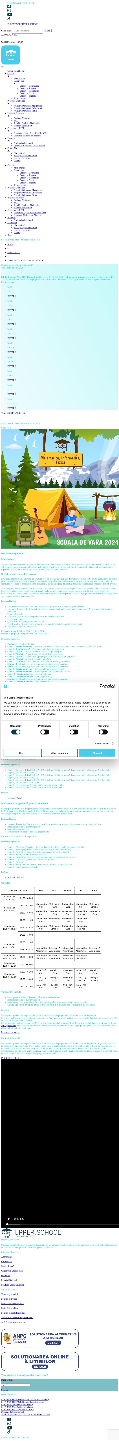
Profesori (11, 217)
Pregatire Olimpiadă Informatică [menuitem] (28, 108)
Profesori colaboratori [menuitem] (23, 143)
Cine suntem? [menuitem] (19, 153)
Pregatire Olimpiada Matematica (28, 190)
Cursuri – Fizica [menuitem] (27, 93)
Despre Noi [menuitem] (12, 149)
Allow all (97, 752)
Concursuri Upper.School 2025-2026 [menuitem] (30, 133)
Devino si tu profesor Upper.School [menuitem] (29, 146)
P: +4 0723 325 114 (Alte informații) (17, 1409)
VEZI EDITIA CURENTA (13, 413)
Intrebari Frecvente (22, 230)
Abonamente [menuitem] (19, 78)
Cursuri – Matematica (29, 173)
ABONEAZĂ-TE (9, 35)
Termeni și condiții (9, 1294)
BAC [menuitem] (16, 121)
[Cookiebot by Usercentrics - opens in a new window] (101, 686)
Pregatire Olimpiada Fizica (25, 195)
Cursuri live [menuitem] (19, 82)
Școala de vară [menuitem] (20, 98)
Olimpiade (5, 1275)
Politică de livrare (9, 1299)
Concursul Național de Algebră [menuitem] (27, 136)
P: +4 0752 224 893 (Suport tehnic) (17, 1404)
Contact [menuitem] (17, 160)
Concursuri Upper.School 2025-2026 (30, 213)
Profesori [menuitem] (11, 139)
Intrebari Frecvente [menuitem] (22, 158)
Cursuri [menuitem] (10, 74)
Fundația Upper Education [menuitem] (25, 156)
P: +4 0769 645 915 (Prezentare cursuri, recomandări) (25, 1399)
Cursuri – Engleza (28, 183)
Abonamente (19, 168)
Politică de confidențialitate (13, 1313)
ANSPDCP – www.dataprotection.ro (17, 1317)
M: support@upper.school (12, 1412)
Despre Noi (12, 222)
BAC (16, 203)
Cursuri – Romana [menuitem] (28, 88)
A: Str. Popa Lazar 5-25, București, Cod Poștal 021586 (25, 1414)
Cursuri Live (6, 1261)
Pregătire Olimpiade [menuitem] (16, 102)
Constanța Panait (14, 798)
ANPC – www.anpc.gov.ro (13, 1322)
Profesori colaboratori (23, 220)
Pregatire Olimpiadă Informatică (28, 193)
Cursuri (10, 165)
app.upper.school (8, 1025)
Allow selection (59, 752)
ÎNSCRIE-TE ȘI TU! (10, 1033)
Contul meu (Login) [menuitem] (16, 71)
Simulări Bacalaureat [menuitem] (23, 126)
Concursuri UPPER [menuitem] (15, 129)
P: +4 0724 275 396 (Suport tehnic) (17, 1407)
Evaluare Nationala (22, 200)
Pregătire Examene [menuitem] (15, 114)
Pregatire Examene (15, 198)
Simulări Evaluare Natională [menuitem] (26, 123)
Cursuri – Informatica (29, 178)
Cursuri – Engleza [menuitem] (28, 96)
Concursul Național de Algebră (27, 215)
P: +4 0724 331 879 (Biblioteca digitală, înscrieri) (23, 1402)
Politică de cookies (9, 1308)
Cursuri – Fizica (27, 180)
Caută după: (6, 31)
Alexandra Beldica (15, 877)
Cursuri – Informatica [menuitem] (29, 91)
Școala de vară (20, 185)
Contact (17, 232)
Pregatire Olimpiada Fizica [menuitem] (25, 111)
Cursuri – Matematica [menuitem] (29, 86)
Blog (9, 235)
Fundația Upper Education (25, 227)
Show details (102, 743)
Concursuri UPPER (15, 210)
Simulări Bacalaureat (23, 208)
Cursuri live (19, 170)
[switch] (44, 732)
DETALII (11, 296)
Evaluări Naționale (9, 1280)
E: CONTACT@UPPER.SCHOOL (22, 24)
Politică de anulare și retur (12, 1303)
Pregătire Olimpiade (16, 188)
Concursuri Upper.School (12, 1271)
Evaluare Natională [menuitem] (22, 118)
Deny (22, 752)
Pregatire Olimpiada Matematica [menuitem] (28, 106)
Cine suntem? (19, 225)
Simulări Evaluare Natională (26, 205)
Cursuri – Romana (28, 175)
